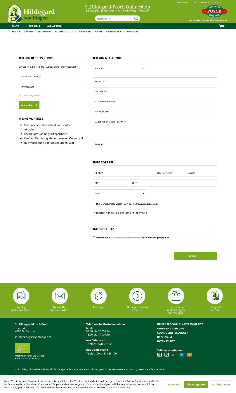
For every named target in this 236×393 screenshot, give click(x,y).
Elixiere (16, 31)
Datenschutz (166, 341)
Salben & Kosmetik (65, 31)
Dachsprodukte (115, 31)
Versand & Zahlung (170, 328)
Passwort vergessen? (29, 95)
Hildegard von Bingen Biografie (180, 324)
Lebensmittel (44, 31)
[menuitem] (118, 2)
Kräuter (28, 31)
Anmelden (27, 105)
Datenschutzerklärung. (118, 387)
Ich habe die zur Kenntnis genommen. (133, 237)
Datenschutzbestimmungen (125, 237)
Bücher (98, 31)
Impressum (164, 337)
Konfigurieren (221, 384)
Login (195, 2)
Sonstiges (132, 31)
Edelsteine (85, 31)
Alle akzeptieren (196, 384)
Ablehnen (174, 384)
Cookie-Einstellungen (172, 332)
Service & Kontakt (211, 2)
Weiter (193, 256)
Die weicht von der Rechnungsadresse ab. (127, 203)
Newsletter (182, 2)
